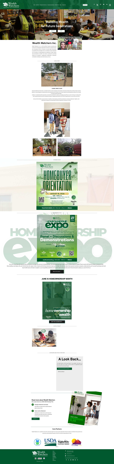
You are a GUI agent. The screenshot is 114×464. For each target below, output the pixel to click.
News (60, 4)
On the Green (57, 4)
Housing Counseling (50, 4)
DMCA (42, 461)
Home (34, 4)
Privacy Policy (39, 461)
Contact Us (64, 4)
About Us (37, 4)
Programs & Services (43, 4)
